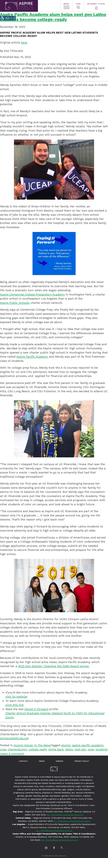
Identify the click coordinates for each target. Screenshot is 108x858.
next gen (80, 749)
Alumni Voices (23, 745)
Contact (23, 761)
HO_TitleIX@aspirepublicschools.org (59, 840)
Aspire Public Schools (15, 302)
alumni (66, 745)
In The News (42, 745)
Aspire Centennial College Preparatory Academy (32, 294)
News (42, 761)
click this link (14, 704)
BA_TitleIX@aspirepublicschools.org (65, 815)
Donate (59, 761)
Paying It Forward (36, 709)
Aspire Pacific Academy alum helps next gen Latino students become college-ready (53, 17)
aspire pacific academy (88, 745)
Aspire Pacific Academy (32, 356)
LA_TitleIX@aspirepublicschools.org (54, 830)
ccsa (3, 749)
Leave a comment (12, 753)
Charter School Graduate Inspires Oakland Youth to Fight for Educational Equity (54, 715)
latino (69, 749)
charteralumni (17, 749)
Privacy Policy (82, 761)
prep (91, 749)
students (102, 749)
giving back (56, 749)
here (24, 42)
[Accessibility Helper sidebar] (8, 18)
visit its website (16, 696)
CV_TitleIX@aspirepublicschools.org (72, 821)
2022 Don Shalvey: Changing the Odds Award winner (53, 666)
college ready (38, 749)
